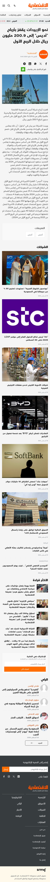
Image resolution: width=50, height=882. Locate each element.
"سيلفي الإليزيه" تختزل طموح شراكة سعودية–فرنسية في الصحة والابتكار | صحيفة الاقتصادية (19, 604)
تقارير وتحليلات (15, 15)
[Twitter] (14, 776)
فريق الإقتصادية (39, 835)
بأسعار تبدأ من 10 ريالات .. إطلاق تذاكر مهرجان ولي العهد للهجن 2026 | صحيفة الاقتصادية (19, 644)
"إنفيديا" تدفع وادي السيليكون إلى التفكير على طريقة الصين (20, 691)
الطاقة (3, 15)
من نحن (42, 829)
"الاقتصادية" (32, 53)
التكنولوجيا (17, 797)
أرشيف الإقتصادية (38, 842)
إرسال (6, 769)
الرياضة (45, 543)
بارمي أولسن (33, 686)
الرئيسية (46, 15)
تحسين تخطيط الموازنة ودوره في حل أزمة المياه (21, 705)
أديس (40, 234)
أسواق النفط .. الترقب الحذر (25, 717)
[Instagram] (9, 776)
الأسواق (37, 15)
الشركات (27, 15)
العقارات (41, 822)
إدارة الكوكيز (41, 854)
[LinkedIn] (19, 776)
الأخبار (19, 809)
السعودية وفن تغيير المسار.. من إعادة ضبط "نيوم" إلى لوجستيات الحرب (22, 731)
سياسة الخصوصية (39, 848)
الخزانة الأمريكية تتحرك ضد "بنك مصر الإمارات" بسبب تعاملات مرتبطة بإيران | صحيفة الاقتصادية (19, 631)
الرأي (19, 803)
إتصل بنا (42, 860)
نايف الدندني (33, 714)
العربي (29, 21)
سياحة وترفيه (43, 561)
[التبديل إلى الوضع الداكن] (14, 6)
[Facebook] (4, 776)
